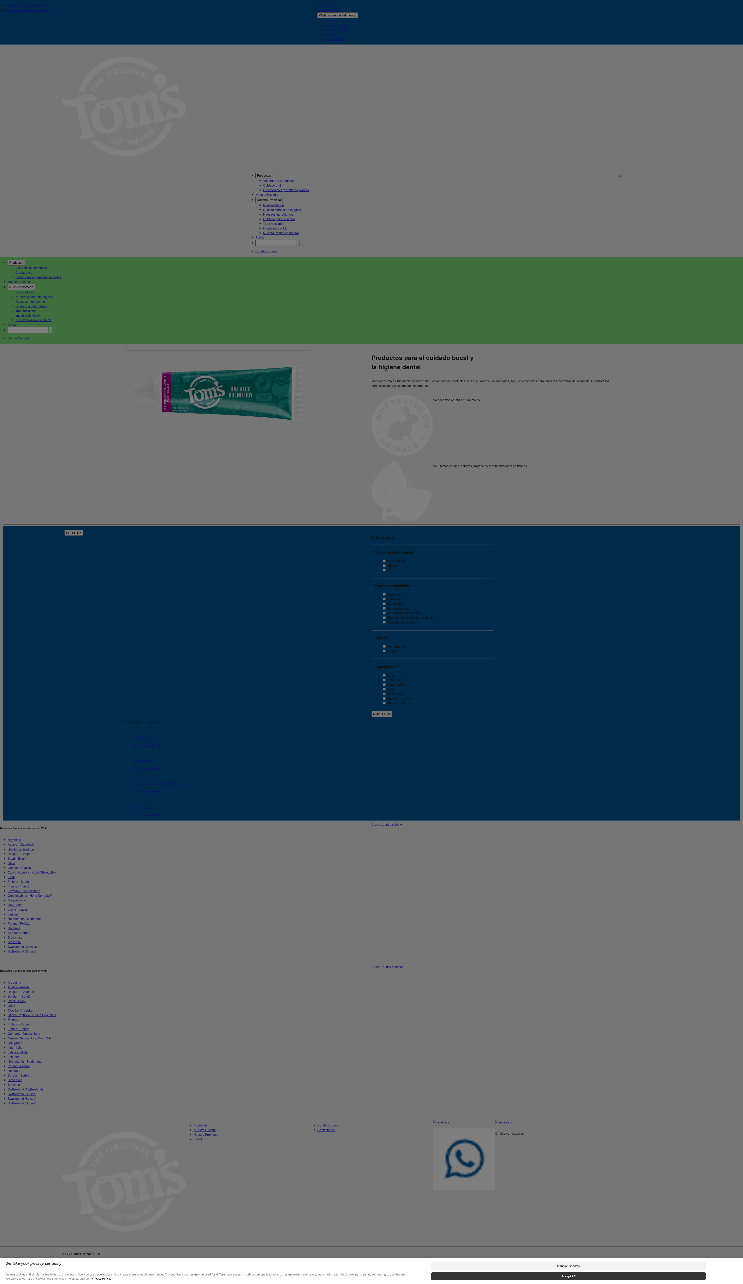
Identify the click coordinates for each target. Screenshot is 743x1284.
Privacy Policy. (101, 1278)
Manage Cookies (568, 1266)
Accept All (568, 1276)
